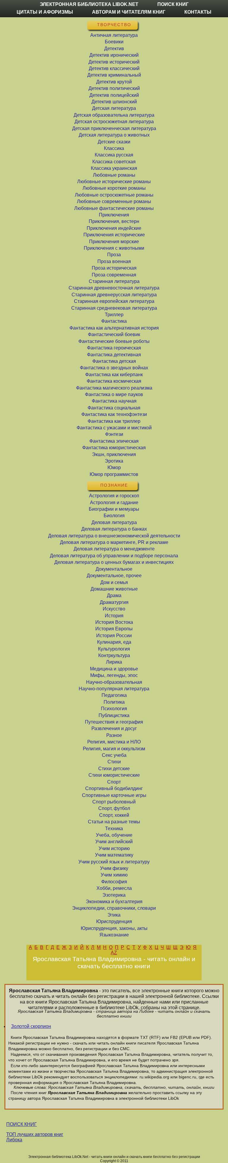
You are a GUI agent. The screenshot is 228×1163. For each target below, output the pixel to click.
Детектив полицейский (114, 95)
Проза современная (114, 274)
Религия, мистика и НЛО (114, 741)
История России (114, 635)
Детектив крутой (114, 81)
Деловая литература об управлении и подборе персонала (114, 555)
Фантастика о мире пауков (114, 394)
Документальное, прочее (114, 575)
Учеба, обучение (114, 835)
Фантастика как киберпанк (114, 374)
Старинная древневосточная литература (114, 287)
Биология (114, 515)
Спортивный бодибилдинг (114, 788)
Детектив (114, 48)
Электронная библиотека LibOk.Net (89, 4)
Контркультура (114, 655)
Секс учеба (114, 755)
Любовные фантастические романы (114, 208)
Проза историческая (114, 267)
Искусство (114, 608)
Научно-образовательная (114, 682)
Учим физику (114, 868)
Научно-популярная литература (114, 688)
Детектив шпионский (114, 101)
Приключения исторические (114, 234)
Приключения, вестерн (114, 221)
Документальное (114, 569)
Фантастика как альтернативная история (114, 327)
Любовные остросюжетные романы (114, 194)
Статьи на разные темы (114, 821)
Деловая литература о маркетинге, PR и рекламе (114, 542)
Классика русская (114, 154)
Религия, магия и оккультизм (114, 748)
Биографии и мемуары (114, 509)
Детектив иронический (114, 55)
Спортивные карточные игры (114, 795)
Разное (114, 735)
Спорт (114, 781)
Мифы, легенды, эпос (114, 675)
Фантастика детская (114, 361)
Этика (114, 914)
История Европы (114, 628)
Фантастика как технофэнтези (114, 414)
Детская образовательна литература (114, 115)
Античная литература (114, 35)
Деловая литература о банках (114, 528)
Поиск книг (173, 4)
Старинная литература (114, 281)
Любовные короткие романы (114, 188)
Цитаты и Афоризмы (45, 12)
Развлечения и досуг (114, 728)
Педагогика (114, 695)
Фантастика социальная (114, 407)
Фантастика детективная (114, 354)
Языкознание (114, 934)
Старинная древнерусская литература (114, 294)
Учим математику (114, 854)
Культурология (114, 648)
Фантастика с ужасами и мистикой (114, 427)
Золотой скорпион (31, 1026)
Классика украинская (114, 168)
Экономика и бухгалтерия (114, 901)
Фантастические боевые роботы (114, 341)
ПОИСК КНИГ (21, 1124)
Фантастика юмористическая (114, 447)
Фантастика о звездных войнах (114, 367)
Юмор (114, 467)
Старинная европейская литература (114, 301)
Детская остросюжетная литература (114, 121)
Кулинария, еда (114, 642)
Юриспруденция (114, 921)
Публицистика (114, 715)
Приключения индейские (114, 228)
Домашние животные (114, 588)
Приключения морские (114, 241)
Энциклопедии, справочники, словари (114, 908)
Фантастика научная (114, 401)
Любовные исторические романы (114, 181)
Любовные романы (114, 175)
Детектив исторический (114, 61)
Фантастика (114, 321)
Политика (114, 702)
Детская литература (114, 108)
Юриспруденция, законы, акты (114, 928)
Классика (114, 148)
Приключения (114, 214)
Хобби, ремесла (114, 888)
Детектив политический (114, 88)
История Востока (114, 622)
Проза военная (114, 261)
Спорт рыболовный (114, 801)
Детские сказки (114, 141)
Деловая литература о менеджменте (114, 548)
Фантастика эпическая (114, 441)
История (114, 615)
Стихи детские (114, 768)
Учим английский (114, 841)
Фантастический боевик (114, 334)
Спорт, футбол (114, 808)
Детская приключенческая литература (114, 128)
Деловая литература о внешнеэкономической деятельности (114, 535)
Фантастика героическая (114, 347)
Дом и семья (114, 582)
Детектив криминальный (114, 74)
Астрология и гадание (114, 502)
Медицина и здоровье (114, 668)
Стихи (114, 761)
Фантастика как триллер (114, 421)
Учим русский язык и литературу (114, 861)
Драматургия (114, 602)
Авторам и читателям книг (128, 12)
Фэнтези (114, 434)
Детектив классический (114, 68)
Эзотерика (114, 895)
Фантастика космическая (114, 381)
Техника (114, 828)
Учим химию (114, 874)
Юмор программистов (114, 474)
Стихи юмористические (114, 775)
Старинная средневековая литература (114, 308)
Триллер (114, 314)
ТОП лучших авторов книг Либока (34, 1137)
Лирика (114, 661)
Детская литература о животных (114, 134)
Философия (114, 881)
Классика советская (114, 161)
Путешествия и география (114, 721)
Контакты (197, 12)
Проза (114, 254)
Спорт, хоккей (114, 815)
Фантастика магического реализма (114, 387)
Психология (114, 708)
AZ (114, 952)
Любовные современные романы (114, 201)
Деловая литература (114, 522)
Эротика (114, 460)
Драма (114, 595)
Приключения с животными (114, 248)
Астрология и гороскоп (114, 495)
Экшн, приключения (114, 454)
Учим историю (114, 848)
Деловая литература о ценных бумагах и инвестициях (114, 562)
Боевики (114, 41)
